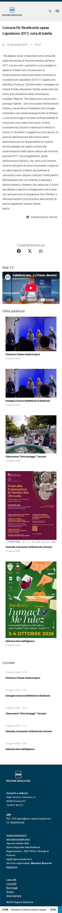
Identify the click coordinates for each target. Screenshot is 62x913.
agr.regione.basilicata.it (18, 839)
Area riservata (13, 895)
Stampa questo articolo (44, 217)
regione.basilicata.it (16, 835)
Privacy (10, 891)
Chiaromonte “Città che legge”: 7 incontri (26, 456)
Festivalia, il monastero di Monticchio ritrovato (29, 547)
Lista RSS (11, 883)
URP (8, 814)
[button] (57, 11)
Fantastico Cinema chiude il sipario (23, 354)
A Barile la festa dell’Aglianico (20, 641)
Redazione (11, 867)
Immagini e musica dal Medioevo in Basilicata (28, 401)
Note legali (11, 887)
